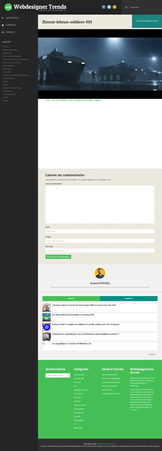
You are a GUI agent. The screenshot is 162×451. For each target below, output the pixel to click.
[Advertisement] (100, 136)
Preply (5, 85)
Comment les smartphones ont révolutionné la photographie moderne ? (85, 334)
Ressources (78, 413)
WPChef (5, 100)
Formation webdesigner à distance (16, 75)
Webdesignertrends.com (107, 444)
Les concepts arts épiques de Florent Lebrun (79, 100)
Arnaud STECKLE (151, 21)
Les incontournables (109, 375)
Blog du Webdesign (10, 50)
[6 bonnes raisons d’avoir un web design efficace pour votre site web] (46, 308)
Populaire (129, 298)
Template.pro (8, 91)
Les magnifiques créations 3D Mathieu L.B (71, 343)
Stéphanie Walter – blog (12, 88)
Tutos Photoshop (9, 94)
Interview (77, 401)
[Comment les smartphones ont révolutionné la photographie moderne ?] (46, 336)
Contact (10, 32)
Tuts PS (5, 97)
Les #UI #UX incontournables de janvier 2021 (73, 314)
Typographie (78, 420)
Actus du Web (79, 375)
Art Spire (6, 47)
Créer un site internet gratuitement (16, 59)
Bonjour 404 (7, 53)
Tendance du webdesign (111, 378)
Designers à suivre (81, 390)
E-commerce (78, 394)
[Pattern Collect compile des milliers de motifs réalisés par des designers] (46, 327)
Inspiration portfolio (109, 386)
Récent (71, 298)
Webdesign (78, 428)
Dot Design (7, 69)
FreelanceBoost (9, 78)
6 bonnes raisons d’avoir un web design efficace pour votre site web (84, 305)
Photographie (79, 409)
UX (75, 424)
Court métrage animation (12, 56)
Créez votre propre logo (12, 62)
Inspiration (78, 397)
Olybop (5, 81)
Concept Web (79, 378)
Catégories (12, 17)
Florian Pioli (7, 72)
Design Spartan (8, 66)
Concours (77, 382)
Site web (49, 246)
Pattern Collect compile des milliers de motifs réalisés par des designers (85, 324)
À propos (11, 25)
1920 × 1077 (50, 100)
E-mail (48, 237)
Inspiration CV (107, 390)
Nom (47, 227)
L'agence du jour (80, 405)
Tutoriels (77, 416)
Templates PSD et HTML (111, 394)
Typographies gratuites (111, 382)
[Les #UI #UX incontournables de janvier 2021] (46, 317)
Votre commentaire (54, 184)
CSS (75, 386)
